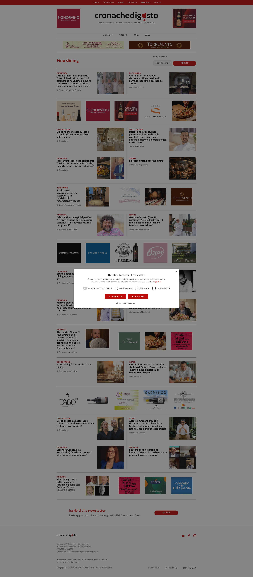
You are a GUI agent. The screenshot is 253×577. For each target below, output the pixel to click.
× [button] (176, 272)
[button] (126, 303)
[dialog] (126, 288)
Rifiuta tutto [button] (138, 296)
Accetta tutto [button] (115, 296)
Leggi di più (157, 282)
